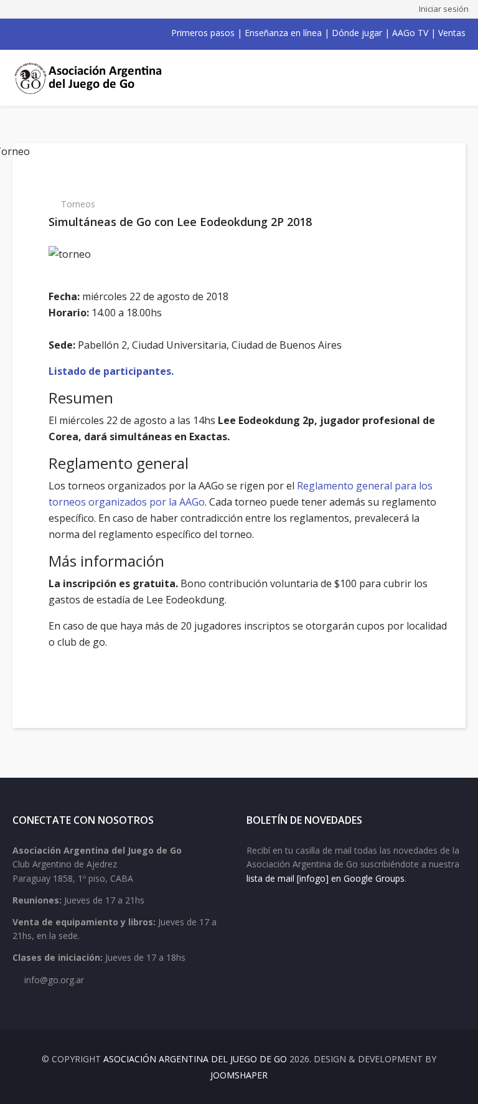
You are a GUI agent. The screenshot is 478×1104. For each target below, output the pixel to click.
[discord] (98, 33)
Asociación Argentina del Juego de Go (195, 1059)
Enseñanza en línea (283, 33)
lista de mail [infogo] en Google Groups (325, 878)
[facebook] (17, 33)
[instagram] (66, 33)
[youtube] (50, 33)
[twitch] (82, 33)
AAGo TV (410, 33)
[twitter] (33, 33)
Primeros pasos (203, 33)
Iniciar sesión (444, 8)
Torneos (78, 204)
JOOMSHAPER (239, 1075)
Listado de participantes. (111, 371)
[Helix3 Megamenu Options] (451, 78)
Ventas (452, 33)
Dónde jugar (357, 33)
